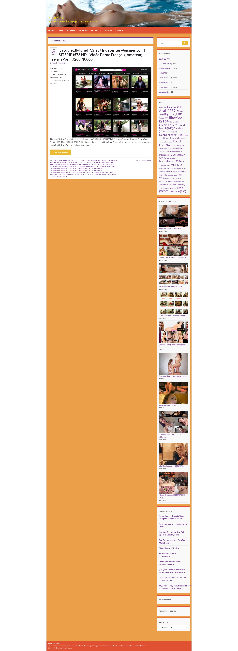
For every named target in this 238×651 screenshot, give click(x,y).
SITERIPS (71, 30)
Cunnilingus (171, 132)
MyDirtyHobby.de (171, 172)
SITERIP (167, 185)
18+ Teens (63, 160)
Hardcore (110, 164)
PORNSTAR (163, 82)
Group (93, 164)
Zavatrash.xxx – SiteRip (168, 405)
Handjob (176, 148)
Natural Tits (92, 172)
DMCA (120, 30)
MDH (166, 165)
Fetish (172, 145)
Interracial (111, 166)
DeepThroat (171, 135)
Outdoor (53, 174)
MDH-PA (83, 30)
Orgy (111, 172)
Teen (104, 174)
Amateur (82, 160)
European (110, 162)
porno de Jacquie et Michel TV (70, 174)
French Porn (55, 164)
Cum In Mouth (72, 162)
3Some (70, 160)
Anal (88, 160)
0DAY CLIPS (164, 59)
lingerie (170, 158)
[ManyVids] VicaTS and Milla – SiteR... (173, 376)
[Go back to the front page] (119, 13)
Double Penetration (97, 162)
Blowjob (114, 160)
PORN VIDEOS (165, 78)
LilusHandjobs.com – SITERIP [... (171, 466)
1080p (55, 160)
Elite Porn (56, 17)
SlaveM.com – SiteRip (169, 548)
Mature (79, 172)
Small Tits (178, 184)
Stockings (171, 188)
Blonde (107, 160)
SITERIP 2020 (88, 174)
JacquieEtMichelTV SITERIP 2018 (63, 170)
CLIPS (60, 30)
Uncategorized (164, 92)
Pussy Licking (171, 178)
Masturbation (170, 161)
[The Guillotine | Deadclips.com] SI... (173, 315)
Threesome (111, 174)
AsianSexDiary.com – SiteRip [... (171, 286)
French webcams (83, 164)
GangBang (182, 145)
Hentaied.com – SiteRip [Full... (170, 228)
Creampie (62, 162)
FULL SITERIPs (62, 63)
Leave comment (145, 160)
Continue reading (60, 152)
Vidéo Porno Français (59, 176)
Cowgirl (174, 122)
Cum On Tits (84, 162)
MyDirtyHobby (166, 168)
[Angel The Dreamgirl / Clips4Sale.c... (173, 257)
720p (76, 160)
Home (51, 30)
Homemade (176, 152)
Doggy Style (171, 138)
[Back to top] (232, 645)
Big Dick (94, 160)
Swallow (98, 174)
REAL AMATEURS (166, 87)
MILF (85, 172)
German (164, 149)
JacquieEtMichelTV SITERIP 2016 (63, 168)
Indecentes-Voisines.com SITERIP (92, 166)
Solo (163, 188)
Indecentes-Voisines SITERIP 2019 (64, 166)
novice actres (102, 172)
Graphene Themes (65, 648)
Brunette (54, 162)
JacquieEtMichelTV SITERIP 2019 (91, 170)
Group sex (101, 164)
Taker (54, 63)
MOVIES (95, 30)
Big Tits (101, 160)
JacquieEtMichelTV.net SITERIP (62, 172)
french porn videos (68, 164)
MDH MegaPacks (165, 68)
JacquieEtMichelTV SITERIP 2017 (91, 168)
